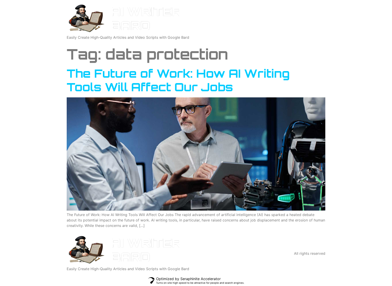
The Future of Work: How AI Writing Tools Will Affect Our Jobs (178, 80)
